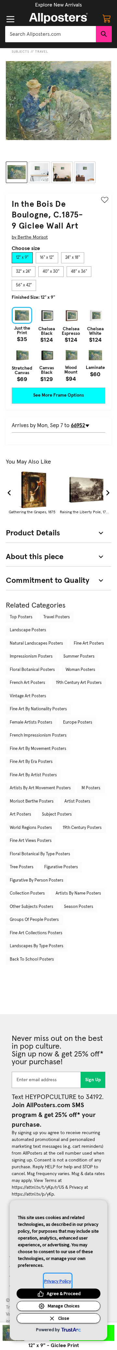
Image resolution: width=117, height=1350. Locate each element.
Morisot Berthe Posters (32, 801)
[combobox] (50, 34)
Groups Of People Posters (34, 920)
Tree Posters (21, 867)
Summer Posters (79, 656)
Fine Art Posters (89, 643)
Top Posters (21, 617)
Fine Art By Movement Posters (38, 749)
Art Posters (20, 814)
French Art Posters (27, 683)
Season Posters (78, 907)
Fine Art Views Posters (31, 841)
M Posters (91, 788)
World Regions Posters (31, 828)
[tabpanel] (58, 344)
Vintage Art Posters (28, 696)
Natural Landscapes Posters (36, 643)
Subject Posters (57, 814)
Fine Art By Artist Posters (33, 775)
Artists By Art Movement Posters (40, 788)
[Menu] (10, 19)
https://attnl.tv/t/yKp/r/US (38, 1187)
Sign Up (93, 1080)
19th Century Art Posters (79, 683)
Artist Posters (77, 801)
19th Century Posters (82, 828)
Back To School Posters (32, 959)
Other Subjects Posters (31, 907)
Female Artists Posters (31, 722)
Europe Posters (77, 722)
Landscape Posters (28, 630)
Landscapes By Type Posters (36, 946)
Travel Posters (56, 617)
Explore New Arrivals (58, 4)
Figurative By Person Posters (36, 880)
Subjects (20, 51)
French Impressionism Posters (38, 735)
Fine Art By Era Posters (31, 762)
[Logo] (58, 18)
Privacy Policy (57, 1281)
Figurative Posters (61, 867)
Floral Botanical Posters (32, 670)
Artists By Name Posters (78, 893)
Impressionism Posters (31, 656)
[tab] (22, 257)
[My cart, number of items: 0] (106, 18)
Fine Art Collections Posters (36, 933)
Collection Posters (27, 893)
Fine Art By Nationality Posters (38, 709)
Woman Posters (80, 670)
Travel (41, 51)
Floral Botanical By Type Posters (40, 854)
